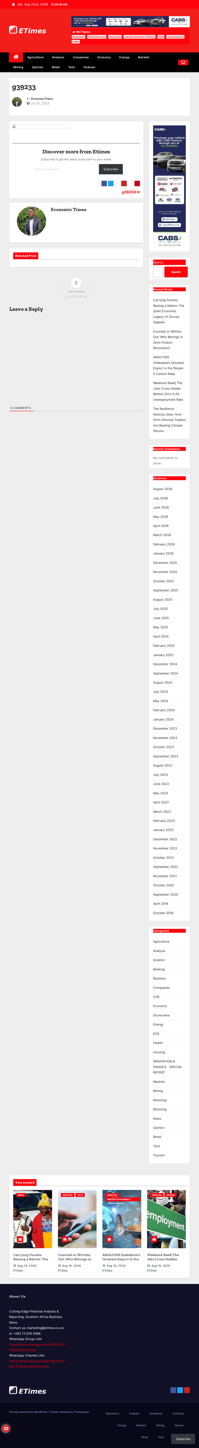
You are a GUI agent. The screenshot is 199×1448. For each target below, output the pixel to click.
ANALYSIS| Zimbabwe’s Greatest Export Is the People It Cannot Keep (121, 1259)
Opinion (37, 67)
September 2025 (165, 590)
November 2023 (165, 738)
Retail (56, 67)
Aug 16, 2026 (160, 1265)
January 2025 (163, 655)
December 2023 (165, 728)
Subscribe (111, 169)
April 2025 (161, 636)
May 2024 (160, 701)
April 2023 (161, 802)
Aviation (159, 960)
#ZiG (161, 36)
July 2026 (160, 498)
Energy (124, 57)
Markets (144, 57)
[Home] (16, 57)
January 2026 (163, 553)
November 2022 (165, 848)
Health (158, 1043)
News (157, 1118)
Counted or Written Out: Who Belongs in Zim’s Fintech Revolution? (74, 1261)
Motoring (160, 1100)
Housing (159, 1052)
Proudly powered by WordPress (28, 1411)
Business (159, 978)
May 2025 (160, 627)
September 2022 (165, 867)
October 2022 (163, 858)
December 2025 (165, 563)
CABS (75, 41)
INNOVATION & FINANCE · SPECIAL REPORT (167, 1066)
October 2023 (163, 747)
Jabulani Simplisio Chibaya (139, 36)
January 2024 (163, 719)
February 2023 (164, 821)
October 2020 (163, 885)
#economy (115, 36)
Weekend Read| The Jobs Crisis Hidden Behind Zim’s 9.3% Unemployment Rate (164, 1261)
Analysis (58, 57)
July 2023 (160, 775)
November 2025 (165, 572)
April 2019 (160, 904)
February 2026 (164, 544)
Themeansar (81, 1411)
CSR (156, 997)
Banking (159, 969)
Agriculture (35, 57)
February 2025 (164, 646)
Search (158, 262)
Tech (71, 67)
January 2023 (163, 830)
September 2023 (165, 756)
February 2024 (164, 710)
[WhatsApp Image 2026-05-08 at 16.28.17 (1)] (169, 186)
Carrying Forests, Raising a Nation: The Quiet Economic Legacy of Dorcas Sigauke (168, 311)
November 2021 (165, 876)
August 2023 (162, 765)
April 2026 (161, 526)
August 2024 (162, 682)
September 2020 (165, 894)
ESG (156, 1034)
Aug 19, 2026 (26, 1265)
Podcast (89, 67)
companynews (175, 36)
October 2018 (163, 913)
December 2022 (165, 839)
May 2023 (160, 793)
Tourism (159, 1155)
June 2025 (161, 618)
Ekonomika (161, 1015)
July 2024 (160, 692)
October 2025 (163, 581)
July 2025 (160, 609)
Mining (18, 67)
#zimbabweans (97, 36)
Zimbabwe (78, 36)
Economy (104, 57)
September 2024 (165, 673)
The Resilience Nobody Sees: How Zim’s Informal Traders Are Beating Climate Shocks (169, 420)
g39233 (129, 192)
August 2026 (162, 489)
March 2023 (162, 812)
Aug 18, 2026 (71, 1265)
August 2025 (162, 599)
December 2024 (165, 664)
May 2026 (160, 517)
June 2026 (161, 507)
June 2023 (161, 784)
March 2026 (162, 535)
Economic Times (42, 98)
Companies (81, 57)
